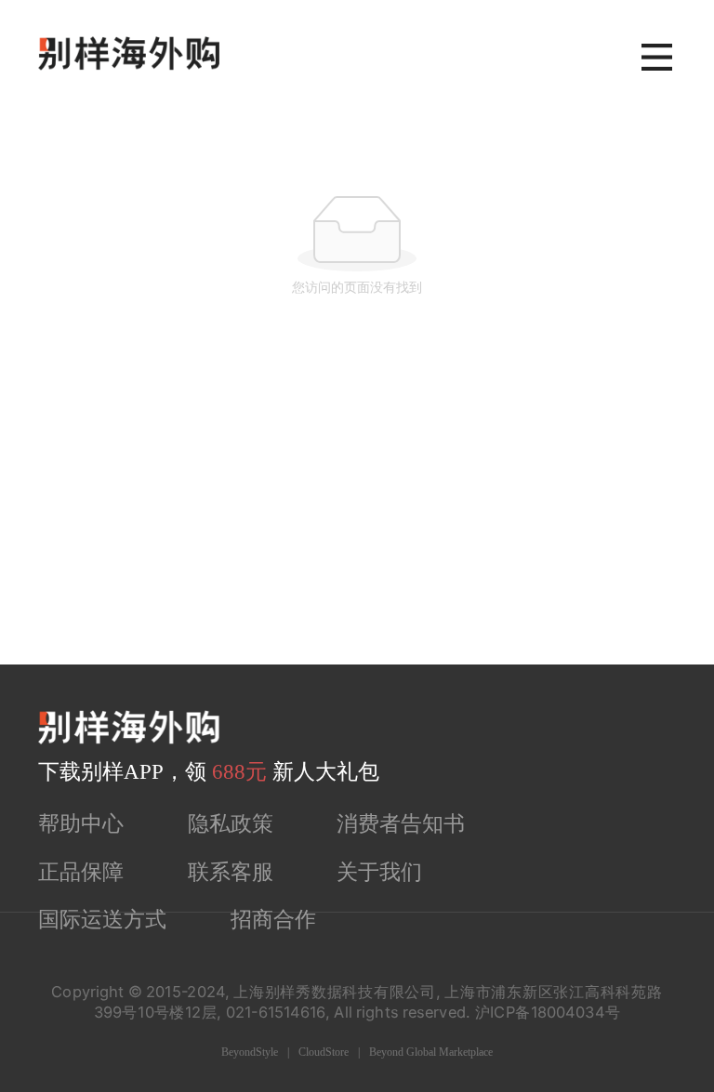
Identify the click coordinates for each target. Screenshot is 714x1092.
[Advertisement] (357, 525)
